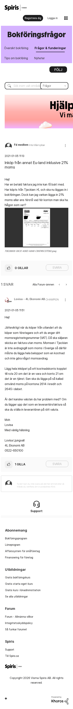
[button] (65, 145)
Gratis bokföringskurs (17, 577)
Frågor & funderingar (50, 48)
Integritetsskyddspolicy (19, 623)
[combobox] (36, 85)
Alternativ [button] (58, 71)
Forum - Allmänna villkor (19, 616)
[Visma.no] (16, 8)
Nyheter (39, 58)
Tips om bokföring (16, 58)
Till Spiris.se (12, 655)
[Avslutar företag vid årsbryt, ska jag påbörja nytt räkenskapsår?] (59, 284)
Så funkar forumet (16, 629)
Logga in (53, 18)
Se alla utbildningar (16, 596)
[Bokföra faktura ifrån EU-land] (66, 284)
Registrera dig (33, 18)
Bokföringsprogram (16, 538)
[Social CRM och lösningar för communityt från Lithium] (59, 700)
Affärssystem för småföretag (22, 551)
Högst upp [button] (6, 699)
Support (9, 649)
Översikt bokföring (16, 48)
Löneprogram (12, 544)
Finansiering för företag (19, 557)
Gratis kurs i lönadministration (23, 590)
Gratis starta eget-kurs (19, 583)
